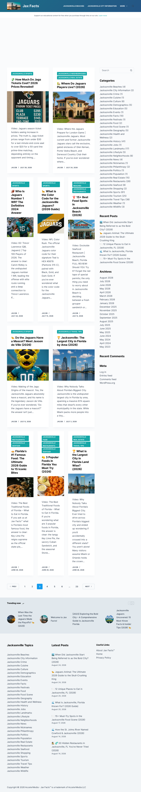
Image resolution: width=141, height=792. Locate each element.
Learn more (103, 16)
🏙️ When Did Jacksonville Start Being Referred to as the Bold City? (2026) (116, 226)
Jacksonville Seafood (18, 444)
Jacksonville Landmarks (112, 148)
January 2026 (107, 303)
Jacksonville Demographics (114, 104)
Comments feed (108, 379)
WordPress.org (107, 382)
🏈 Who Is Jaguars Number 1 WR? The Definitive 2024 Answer (18, 202)
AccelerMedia (32, 787)
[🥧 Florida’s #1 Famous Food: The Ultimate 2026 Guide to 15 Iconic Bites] (20, 487)
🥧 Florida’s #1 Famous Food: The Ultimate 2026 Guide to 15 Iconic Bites (19, 462)
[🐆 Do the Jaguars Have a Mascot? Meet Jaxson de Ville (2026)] (28, 365)
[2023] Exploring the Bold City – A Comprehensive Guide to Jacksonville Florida (85, 619)
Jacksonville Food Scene (112, 126)
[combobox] (114, 70)
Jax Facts (31, 6)
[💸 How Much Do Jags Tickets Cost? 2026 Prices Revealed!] (28, 107)
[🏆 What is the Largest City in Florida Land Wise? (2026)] (81, 484)
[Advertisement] (70, 38)
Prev (14, 586)
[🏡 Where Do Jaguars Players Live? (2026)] (74, 107)
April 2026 (105, 292)
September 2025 (108, 317)
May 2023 (105, 346)
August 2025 (106, 321)
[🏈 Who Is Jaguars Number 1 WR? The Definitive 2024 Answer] (20, 227)
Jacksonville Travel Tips (70, 332)
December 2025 (108, 306)
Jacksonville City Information (102, 6)
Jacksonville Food (49, 438)
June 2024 (105, 335)
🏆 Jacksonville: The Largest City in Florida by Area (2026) (71, 341)
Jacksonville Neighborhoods (72, 74)
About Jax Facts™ (105, 650)
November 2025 (108, 310)
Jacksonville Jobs (109, 144)
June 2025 (105, 328)
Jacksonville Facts (109, 115)
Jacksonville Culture (110, 101)
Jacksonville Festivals (111, 119)
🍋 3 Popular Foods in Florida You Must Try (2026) (50, 464)
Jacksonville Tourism (110, 195)
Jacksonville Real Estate (70, 78)
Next (87, 586)
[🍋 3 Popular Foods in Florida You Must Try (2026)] (51, 486)
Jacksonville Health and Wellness (24, 701)
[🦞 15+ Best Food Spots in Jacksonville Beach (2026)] (81, 230)
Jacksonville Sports (22, 74)
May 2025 (105, 332)
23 (77, 586)
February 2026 (107, 299)
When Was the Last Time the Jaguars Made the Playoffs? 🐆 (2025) (26, 619)
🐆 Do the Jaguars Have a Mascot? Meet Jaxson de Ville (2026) (27, 341)
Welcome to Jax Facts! (59, 619)
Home (99, 654)
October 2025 (107, 314)
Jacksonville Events (110, 112)
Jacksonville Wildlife (110, 206)
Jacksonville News (109, 159)
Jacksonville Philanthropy (113, 166)
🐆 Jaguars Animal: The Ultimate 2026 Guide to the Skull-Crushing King (117, 237)
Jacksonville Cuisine (110, 97)
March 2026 (106, 296)
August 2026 (106, 277)
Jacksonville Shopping (111, 188)
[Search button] (131, 70)
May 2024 (105, 339)
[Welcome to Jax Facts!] (44, 619)
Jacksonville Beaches (73, 6)
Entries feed (106, 375)
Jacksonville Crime (109, 94)
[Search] (133, 6)
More (122, 6)
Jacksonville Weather (111, 203)
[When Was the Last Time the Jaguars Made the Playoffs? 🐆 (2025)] (11, 619)
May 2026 (105, 288)
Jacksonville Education (112, 108)
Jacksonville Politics (110, 170)
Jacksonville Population (112, 174)
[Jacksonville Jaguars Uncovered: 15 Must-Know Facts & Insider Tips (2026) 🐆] (109, 619)
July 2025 (105, 325)
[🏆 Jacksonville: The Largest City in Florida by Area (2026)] (74, 365)
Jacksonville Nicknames (112, 163)
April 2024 (105, 343)
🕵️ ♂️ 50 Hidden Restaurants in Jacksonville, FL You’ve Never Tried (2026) (70, 747)
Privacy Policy (103, 657)
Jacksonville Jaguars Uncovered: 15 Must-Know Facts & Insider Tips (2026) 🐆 (123, 619)
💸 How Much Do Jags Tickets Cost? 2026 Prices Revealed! (26, 83)
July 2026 (105, 281)
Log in (103, 372)
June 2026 (105, 285)
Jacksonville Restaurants (79, 190)
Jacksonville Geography (112, 130)
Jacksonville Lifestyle (111, 152)
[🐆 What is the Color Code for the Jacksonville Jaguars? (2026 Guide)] (51, 224)
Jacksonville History (110, 141)
